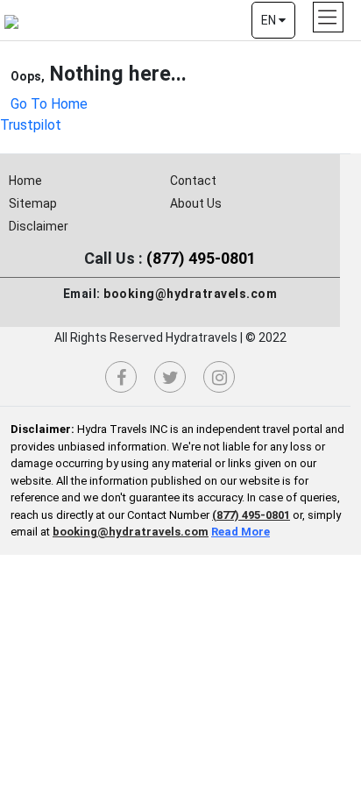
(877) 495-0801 (201, 258)
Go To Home (49, 104)
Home (25, 181)
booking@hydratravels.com (190, 294)
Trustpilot (30, 125)
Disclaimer (38, 226)
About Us (196, 203)
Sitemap (33, 203)
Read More (240, 531)
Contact (193, 181)
